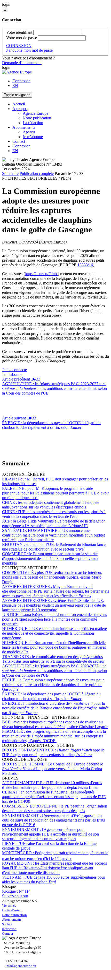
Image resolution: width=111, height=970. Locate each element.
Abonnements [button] (23, 127)
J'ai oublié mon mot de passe (29, 50)
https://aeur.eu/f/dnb (41, 274)
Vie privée (9, 905)
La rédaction (33, 122)
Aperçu (29, 132)
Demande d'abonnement (22, 62)
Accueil (18, 104)
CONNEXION (18, 45)
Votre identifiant (19, 32)
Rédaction (9, 929)
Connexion (21, 81)
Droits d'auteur (12, 910)
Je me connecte (14, 370)
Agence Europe (35, 113)
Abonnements (11, 919)
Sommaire (10, 173)
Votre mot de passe (21, 38)
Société (7, 924)
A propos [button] (19, 108)
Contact (18, 141)
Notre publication (37, 118)
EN (15, 85)
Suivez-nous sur (15, 896)
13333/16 (85, 265)
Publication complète (37, 173)
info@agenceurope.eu (20, 966)
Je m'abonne (33, 136)
